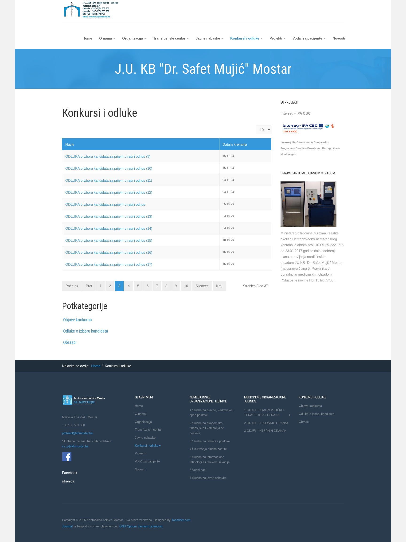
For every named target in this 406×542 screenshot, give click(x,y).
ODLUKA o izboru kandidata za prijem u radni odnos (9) (107, 156)
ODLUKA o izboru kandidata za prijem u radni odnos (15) (108, 240)
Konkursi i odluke (245, 38)
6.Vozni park (198, 470)
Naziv (69, 144)
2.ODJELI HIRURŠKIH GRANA (265, 423)
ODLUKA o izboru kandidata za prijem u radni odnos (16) (108, 252)
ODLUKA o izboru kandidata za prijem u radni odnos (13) (108, 216)
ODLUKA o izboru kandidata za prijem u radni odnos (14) (108, 228)
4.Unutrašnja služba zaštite (208, 449)
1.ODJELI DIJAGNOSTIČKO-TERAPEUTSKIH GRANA (264, 412)
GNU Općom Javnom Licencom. (141, 526)
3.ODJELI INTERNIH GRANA (264, 431)
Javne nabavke (208, 38)
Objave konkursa (77, 319)
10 (186, 286)
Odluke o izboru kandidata (85, 331)
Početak (72, 286)
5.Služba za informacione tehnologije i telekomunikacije (210, 459)
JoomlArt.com (181, 520)
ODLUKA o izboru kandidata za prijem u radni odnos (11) (108, 180)
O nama (106, 38)
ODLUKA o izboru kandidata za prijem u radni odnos (105, 204)
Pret (89, 286)
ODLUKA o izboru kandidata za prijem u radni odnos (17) (108, 264)
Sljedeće (202, 286)
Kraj (219, 286)
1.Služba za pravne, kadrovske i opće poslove (212, 412)
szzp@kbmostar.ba (75, 446)
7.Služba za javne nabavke (208, 478)
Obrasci (70, 342)
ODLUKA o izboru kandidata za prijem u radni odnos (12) (108, 192)
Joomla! (67, 526)
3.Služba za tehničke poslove (210, 441)
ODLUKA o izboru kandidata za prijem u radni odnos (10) (108, 168)
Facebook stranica (66, 456)
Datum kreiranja (235, 144)
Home (87, 38)
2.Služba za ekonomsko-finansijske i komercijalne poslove (207, 428)
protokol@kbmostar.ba (78, 433)
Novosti (338, 38)
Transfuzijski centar (169, 38)
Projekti (276, 38)
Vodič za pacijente (308, 38)
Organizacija (133, 38)
